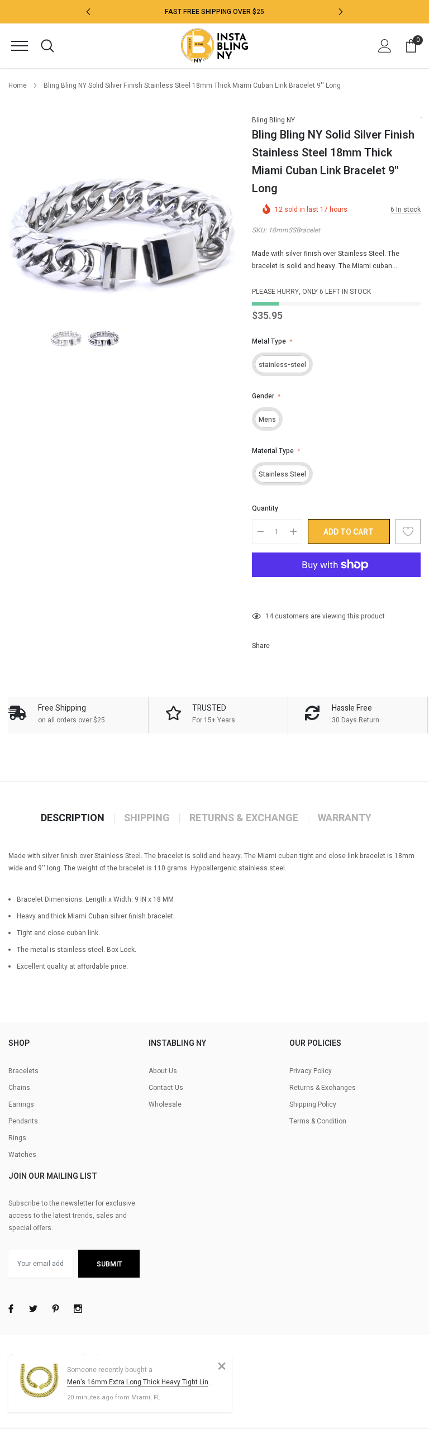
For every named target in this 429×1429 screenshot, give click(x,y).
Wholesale (165, 1104)
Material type (275, 451)
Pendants (23, 1121)
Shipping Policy (312, 1104)
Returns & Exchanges (322, 1088)
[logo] (214, 45)
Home (17, 85)
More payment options (336, 592)
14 (269, 616)
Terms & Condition (317, 1121)
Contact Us (166, 1088)
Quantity (265, 508)
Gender (266, 396)
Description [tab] (72, 818)
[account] (385, 46)
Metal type (272, 341)
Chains (19, 1088)
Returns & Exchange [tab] (243, 818)
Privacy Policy (310, 1071)
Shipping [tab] (147, 818)
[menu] (19, 45)
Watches (22, 1155)
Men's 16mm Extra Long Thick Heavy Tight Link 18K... (141, 1382)
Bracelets (23, 1071)
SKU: (259, 230)
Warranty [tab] (344, 818)
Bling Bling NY (273, 120)
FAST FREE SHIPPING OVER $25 (214, 12)
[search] (47, 46)
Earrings (21, 1104)
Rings (17, 1138)
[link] (66, 334)
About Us (163, 1071)
